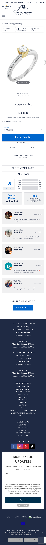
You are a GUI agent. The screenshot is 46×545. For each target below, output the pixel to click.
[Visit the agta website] (17, 517)
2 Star (19, 187)
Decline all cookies (15, 540)
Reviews (23, 174)
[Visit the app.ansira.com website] (23, 523)
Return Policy (23, 433)
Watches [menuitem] (23, 405)
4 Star (19, 182)
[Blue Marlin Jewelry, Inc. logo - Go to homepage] (23, 9)
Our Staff (23, 436)
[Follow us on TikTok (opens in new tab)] (32, 446)
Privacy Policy (31, 532)
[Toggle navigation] (3, 16)
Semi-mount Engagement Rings (13, 24)
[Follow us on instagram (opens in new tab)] (20, 446)
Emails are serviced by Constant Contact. (23, 493)
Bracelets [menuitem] (23, 400)
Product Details (23, 168)
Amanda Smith (19, 212)
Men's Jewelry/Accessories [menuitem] (23, 410)
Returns (33, 147)
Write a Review (23, 307)
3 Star (19, 184)
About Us (23, 425)
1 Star (19, 189)
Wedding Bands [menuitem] (22, 389)
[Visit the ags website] (9, 517)
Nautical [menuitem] (23, 416)
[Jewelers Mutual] (35, 517)
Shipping (12, 147)
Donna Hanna (18, 264)
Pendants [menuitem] (23, 394)
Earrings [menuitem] (23, 402)
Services (23, 430)
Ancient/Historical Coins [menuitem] (23, 413)
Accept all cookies (30, 540)
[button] (16, 80)
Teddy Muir (18, 281)
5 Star (19, 180)
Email (7, 473)
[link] (12, 2)
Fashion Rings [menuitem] (23, 392)
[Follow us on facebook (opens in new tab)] (14, 446)
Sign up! (23, 500)
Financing (23, 428)
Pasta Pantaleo (18, 248)
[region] (23, 64)
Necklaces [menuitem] (23, 397)
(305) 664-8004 (23, 96)
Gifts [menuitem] (23, 408)
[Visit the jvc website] (24, 517)
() (40, 180)
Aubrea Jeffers (18, 230)
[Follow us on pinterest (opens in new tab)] (26, 446)
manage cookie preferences (21, 534)
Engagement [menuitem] (23, 386)
